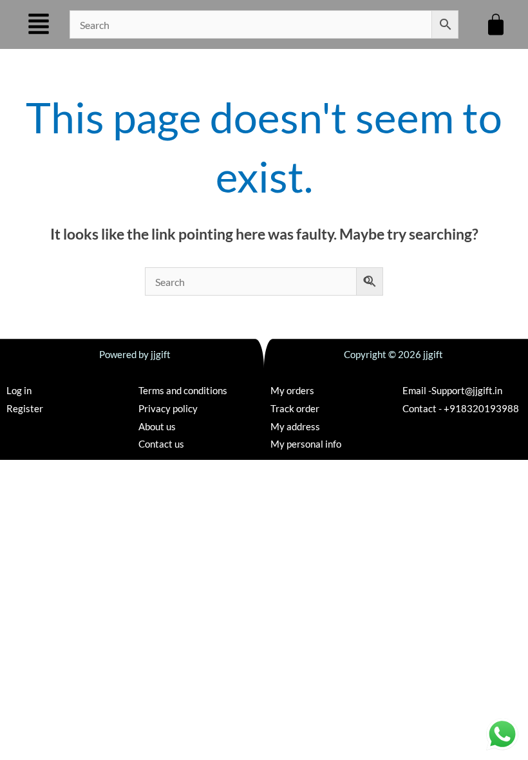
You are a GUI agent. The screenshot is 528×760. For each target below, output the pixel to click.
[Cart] (495, 24)
